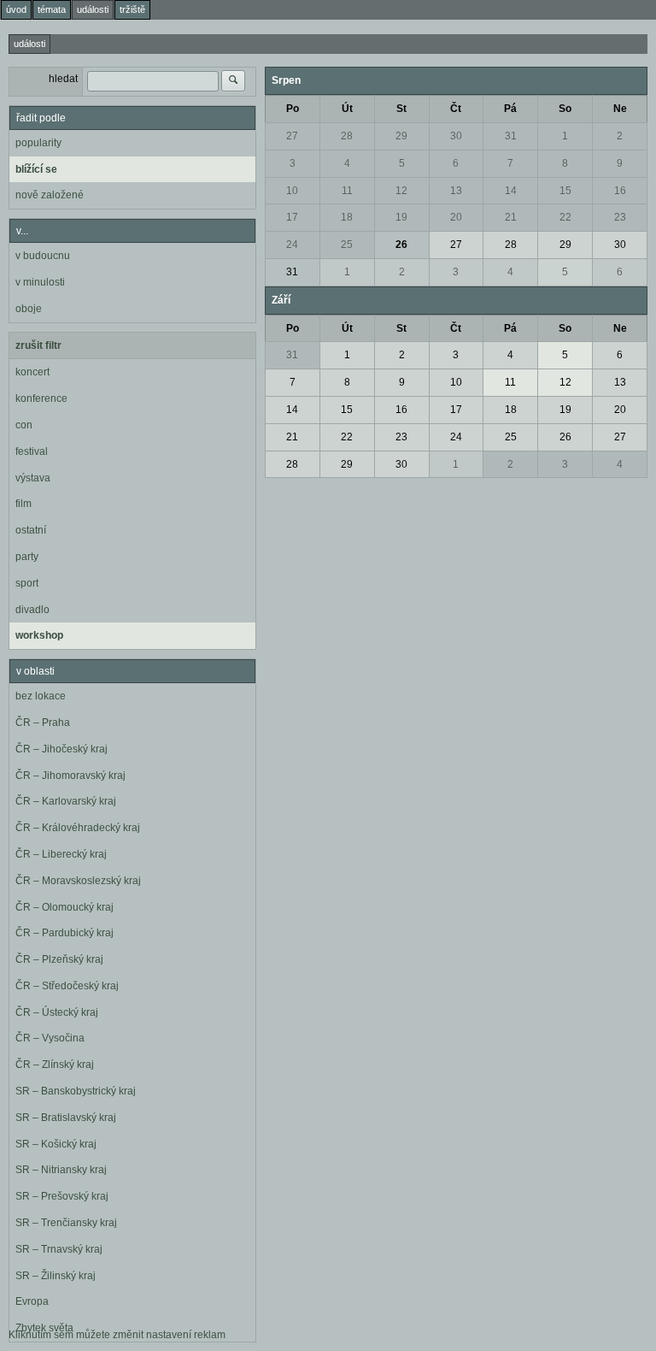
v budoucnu (42, 256)
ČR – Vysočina (50, 1038)
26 (401, 245)
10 (292, 191)
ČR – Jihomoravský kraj (70, 776)
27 (292, 136)
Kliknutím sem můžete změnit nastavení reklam (117, 1335)
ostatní (30, 530)
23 (620, 217)
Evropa (32, 1301)
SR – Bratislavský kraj (65, 1118)
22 (565, 217)
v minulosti (40, 282)
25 (347, 245)
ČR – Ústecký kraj (56, 1012)
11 (347, 191)
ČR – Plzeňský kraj (59, 959)
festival (31, 451)
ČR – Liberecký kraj (61, 854)
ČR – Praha (42, 723)
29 (401, 136)
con (23, 425)
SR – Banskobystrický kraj (75, 1091)
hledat (63, 79)
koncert (32, 372)
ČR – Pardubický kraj (64, 933)
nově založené (49, 195)
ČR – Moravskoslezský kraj (78, 881)
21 (511, 217)
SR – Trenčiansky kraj (66, 1223)
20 (456, 217)
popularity (38, 143)
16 (620, 191)
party (26, 557)
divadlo (32, 610)
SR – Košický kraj (56, 1144)
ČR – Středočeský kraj (67, 986)
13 (456, 191)
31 (511, 136)
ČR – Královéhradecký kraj (77, 828)
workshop (39, 635)
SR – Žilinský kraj (55, 1276)
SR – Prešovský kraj (61, 1196)
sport (26, 583)
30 (456, 136)
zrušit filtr (38, 345)
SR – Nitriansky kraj (61, 1170)
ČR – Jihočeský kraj (61, 749)
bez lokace (40, 696)
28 (347, 136)
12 (401, 191)
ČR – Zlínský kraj (54, 1065)
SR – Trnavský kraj (58, 1249)
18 (347, 217)
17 (292, 217)
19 (401, 217)
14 (511, 191)
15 (565, 191)
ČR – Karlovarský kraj (65, 801)
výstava (32, 478)
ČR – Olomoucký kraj (64, 907)
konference (41, 398)
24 (292, 245)
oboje (28, 309)
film (23, 504)
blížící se (36, 169)
